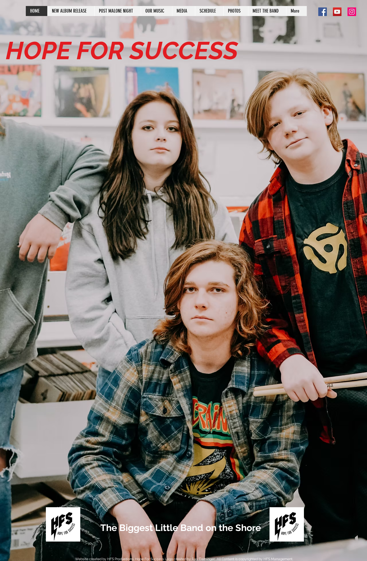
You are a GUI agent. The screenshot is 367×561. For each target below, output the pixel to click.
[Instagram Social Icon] (352, 11)
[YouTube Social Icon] (337, 11)
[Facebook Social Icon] (322, 11)
